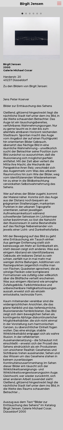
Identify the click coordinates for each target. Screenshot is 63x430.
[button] (22, 13)
